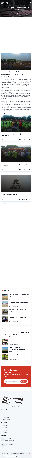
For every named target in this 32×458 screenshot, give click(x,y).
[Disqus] (16, 226)
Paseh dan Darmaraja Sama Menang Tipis (19, 295)
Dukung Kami (6, 430)
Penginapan (12, 339)
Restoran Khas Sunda (15, 355)
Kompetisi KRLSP (17, 12)
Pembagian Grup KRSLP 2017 (10, 194)
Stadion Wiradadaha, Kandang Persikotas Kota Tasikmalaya (17, 348)
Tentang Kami (6, 413)
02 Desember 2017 (25, 139)
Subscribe (23, 381)
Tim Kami (5, 415)
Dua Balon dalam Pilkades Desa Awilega (17, 310)
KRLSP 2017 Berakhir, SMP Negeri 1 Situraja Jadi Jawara (14, 164)
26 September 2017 (25, 199)
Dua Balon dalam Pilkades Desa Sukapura (17, 318)
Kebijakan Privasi (7, 419)
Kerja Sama (5, 432)
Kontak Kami (6, 417)
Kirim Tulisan (6, 425)
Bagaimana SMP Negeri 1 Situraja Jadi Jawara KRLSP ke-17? (15, 134)
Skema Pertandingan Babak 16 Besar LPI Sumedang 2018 (19, 333)
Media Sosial (6, 427)
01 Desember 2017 (25, 169)
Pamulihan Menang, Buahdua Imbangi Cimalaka (19, 303)
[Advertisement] (16, 34)
